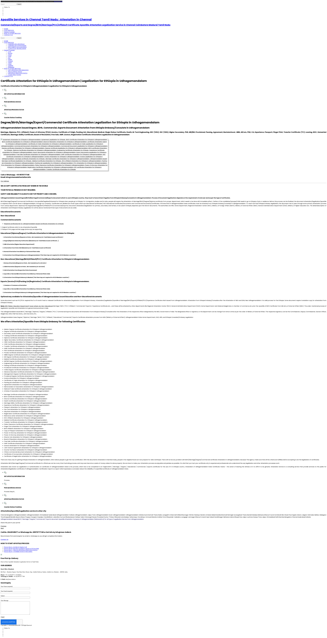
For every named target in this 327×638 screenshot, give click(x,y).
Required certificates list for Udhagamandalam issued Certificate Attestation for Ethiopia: (34, 224)
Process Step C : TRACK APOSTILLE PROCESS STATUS (20, 550)
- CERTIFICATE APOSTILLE (16, 44)
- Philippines (10, 67)
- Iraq (8, 58)
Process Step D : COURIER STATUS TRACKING (18, 551)
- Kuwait (9, 53)
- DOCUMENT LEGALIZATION (17, 47)
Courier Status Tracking (13, 117)
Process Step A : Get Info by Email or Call (15, 547)
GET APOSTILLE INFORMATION (14, 94)
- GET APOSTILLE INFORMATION (18, 70)
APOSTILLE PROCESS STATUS (14, 110)
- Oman (9, 55)
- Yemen (9, 59)
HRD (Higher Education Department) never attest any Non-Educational (27, 306)
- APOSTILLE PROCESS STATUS (17, 73)
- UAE (9, 51)
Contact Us (4, 540)
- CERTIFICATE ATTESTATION (16, 45)
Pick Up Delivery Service (12, 102)
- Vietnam (10, 61)
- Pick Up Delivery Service (14, 71)
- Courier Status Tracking (14, 74)
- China (9, 64)
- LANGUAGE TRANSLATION (16, 48)
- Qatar (9, 56)
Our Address (5, 181)
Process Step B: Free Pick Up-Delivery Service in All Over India (21, 548)
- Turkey (9, 62)
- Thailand (10, 65)
